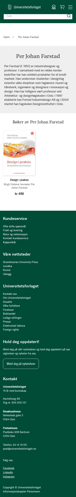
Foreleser (8, 309)
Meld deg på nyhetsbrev (21, 364)
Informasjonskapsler (14, 491)
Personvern (33, 491)
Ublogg (7, 274)
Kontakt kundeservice (15, 238)
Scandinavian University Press (20, 262)
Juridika (7, 266)
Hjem (7, 37)
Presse (7, 321)
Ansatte (7, 301)
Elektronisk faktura (14, 325)
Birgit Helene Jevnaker (17, 184)
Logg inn (53, 7)
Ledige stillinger (12, 317)
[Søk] (68, 15)
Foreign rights (11, 329)
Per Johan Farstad (23, 186)
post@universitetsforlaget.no (19, 448)
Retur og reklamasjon (15, 234)
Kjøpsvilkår (9, 242)
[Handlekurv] (62, 7)
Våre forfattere (11, 305)
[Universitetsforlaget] (24, 7)
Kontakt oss (10, 294)
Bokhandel (9, 313)
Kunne (6, 270)
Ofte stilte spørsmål (14, 226)
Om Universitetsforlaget (17, 297)
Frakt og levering (12, 230)
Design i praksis (19, 180)
